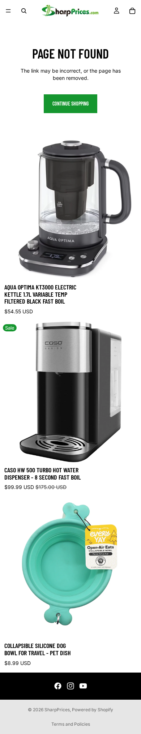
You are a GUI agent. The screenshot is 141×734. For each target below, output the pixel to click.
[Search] (24, 11)
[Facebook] (58, 686)
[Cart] (132, 11)
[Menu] (8, 11)
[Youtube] (83, 686)
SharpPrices (57, 709)
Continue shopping (70, 103)
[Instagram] (70, 686)
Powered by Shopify (92, 709)
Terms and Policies (70, 724)
